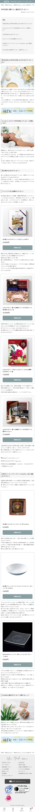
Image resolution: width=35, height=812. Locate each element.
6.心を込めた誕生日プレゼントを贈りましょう (15, 49)
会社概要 (4, 773)
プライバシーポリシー (7, 775)
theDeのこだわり (6, 762)
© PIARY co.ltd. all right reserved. (17, 805)
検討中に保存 (22, 764)
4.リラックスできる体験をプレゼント (13, 39)
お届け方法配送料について (25, 767)
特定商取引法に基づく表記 (25, 773)
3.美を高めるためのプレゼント (11, 34)
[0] (30, 809)
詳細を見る (17, 247)
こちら (19, 461)
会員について (5, 771)
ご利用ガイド (17, 759)
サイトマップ (22, 771)
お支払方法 (21, 762)
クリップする (5, 764)
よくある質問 (5, 769)
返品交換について (6, 767)
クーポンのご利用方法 (24, 769)
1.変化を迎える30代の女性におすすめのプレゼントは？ (17, 23)
